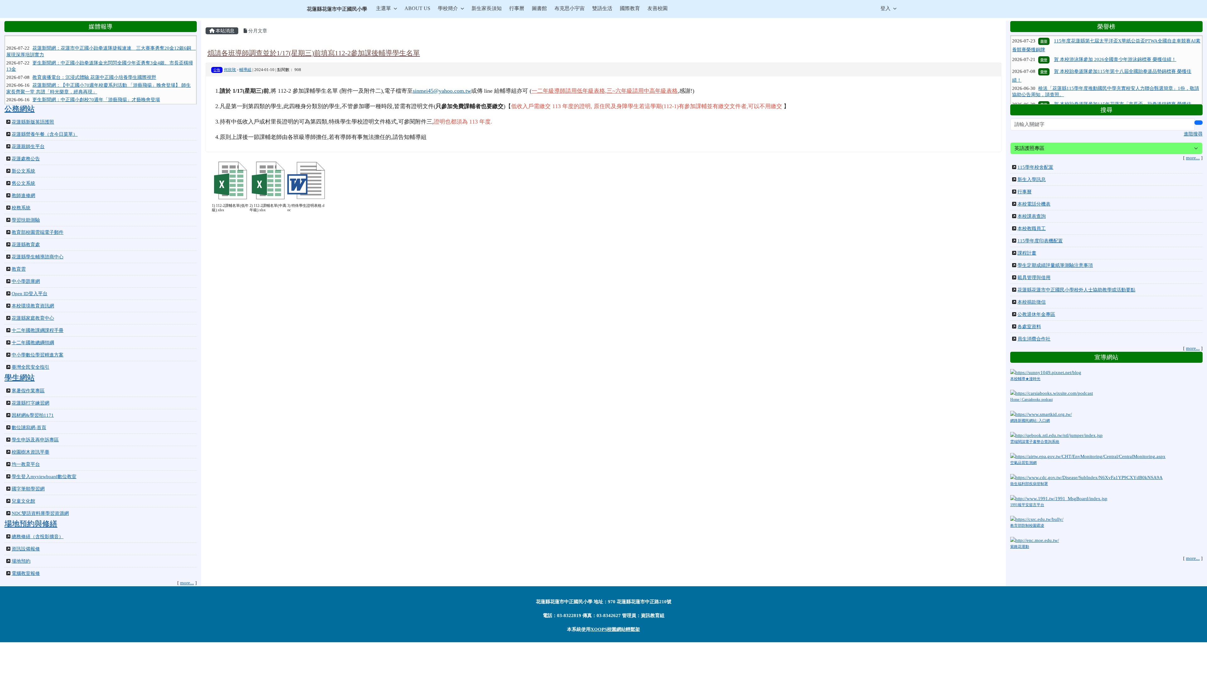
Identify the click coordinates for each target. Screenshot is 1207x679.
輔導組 (245, 70)
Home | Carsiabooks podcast (1031, 399)
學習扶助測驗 (26, 220)
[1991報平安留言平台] (1058, 497)
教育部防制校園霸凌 (1027, 525)
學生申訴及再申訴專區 (35, 439)
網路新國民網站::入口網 (1030, 420)
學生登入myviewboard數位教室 (44, 476)
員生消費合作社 (1033, 338)
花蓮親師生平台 (28, 146)
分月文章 (257, 30)
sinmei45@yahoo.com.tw (442, 91)
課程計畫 (1026, 253)
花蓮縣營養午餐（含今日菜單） (45, 134)
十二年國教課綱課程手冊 (37, 330)
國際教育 (630, 8)
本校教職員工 (1031, 228)
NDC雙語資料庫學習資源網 (40, 513)
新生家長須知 (486, 8)
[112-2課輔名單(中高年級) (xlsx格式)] (268, 180)
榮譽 (1043, 38)
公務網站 (19, 109)
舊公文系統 (23, 183)
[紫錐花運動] (1034, 540)
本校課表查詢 (1031, 216)
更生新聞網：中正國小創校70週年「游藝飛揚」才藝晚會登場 (96, 85)
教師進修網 (23, 195)
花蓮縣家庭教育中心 (33, 318)
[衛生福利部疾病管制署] (1086, 476)
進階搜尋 (1193, 133)
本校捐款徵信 (1031, 302)
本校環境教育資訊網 (33, 305)
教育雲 (19, 269)
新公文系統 (23, 171)
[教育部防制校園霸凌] (1036, 519)
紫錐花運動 (1019, 546)
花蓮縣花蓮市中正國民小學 (337, 9)
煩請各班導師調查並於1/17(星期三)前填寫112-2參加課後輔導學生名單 (313, 53)
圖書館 (539, 8)
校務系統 (21, 207)
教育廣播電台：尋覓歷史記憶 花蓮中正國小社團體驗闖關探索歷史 (101, 101)
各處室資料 (1029, 326)
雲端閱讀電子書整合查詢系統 (1034, 441)
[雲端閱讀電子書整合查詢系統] (1056, 434)
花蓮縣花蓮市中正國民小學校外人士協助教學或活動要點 (1076, 289)
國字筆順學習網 (28, 488)
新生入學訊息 (1031, 179)
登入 (885, 8)
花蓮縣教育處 (26, 244)
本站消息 (224, 30)
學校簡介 (448, 8)
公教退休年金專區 (1036, 314)
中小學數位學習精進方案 (37, 354)
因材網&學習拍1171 (33, 415)
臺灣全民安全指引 (30, 367)
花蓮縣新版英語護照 (33, 121)
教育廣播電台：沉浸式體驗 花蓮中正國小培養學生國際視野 (94, 63)
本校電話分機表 (1033, 204)
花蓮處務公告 (26, 158)
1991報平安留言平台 (1027, 505)
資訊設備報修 (26, 548)
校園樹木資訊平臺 (30, 452)
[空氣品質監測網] (1088, 455)
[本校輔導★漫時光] (1045, 371)
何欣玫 (230, 70)
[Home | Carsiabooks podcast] (1051, 392)
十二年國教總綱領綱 (33, 342)
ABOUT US (417, 8)
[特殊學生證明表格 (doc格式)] (306, 180)
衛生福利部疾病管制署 (1029, 484)
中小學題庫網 (26, 281)
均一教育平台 (26, 464)
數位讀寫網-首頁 (29, 427)
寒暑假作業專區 (28, 390)
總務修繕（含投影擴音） (37, 536)
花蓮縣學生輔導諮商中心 (37, 256)
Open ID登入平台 (29, 293)
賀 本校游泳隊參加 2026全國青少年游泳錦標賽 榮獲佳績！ (1115, 37)
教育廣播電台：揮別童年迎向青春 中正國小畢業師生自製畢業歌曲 (101, 93)
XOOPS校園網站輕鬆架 (615, 629)
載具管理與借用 (1033, 277)
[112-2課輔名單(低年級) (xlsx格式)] (231, 180)
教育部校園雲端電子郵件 (37, 232)
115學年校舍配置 (1035, 167)
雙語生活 (602, 8)
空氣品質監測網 (1023, 463)
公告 (216, 70)
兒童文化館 (23, 501)
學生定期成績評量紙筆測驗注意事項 (1055, 265)
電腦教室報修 (26, 573)
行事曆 (516, 8)
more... (187, 582)
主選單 (383, 8)
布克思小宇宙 (569, 8)
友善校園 (658, 8)
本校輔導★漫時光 (1025, 379)
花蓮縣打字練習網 (30, 403)
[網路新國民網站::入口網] (1041, 414)
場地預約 (21, 561)
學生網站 (19, 377)
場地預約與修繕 (30, 524)
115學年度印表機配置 (1040, 240)
